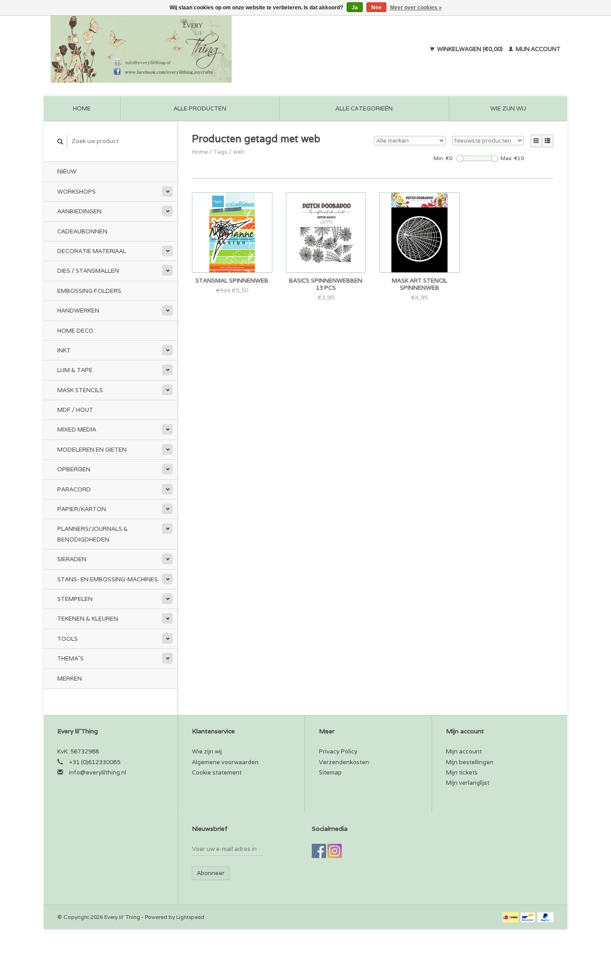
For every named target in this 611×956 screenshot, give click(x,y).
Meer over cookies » (416, 7)
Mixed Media (76, 429)
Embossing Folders (89, 291)
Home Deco (75, 330)
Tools (67, 639)
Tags (220, 152)
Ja (355, 7)
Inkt (64, 350)
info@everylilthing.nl (97, 772)
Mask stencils (80, 390)
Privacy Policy (338, 751)
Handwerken (78, 310)
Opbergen (73, 469)
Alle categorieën (364, 108)
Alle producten (200, 108)
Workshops (76, 191)
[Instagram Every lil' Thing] (334, 851)
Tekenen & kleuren (87, 618)
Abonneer (211, 873)
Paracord (74, 489)
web (239, 152)
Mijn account (537, 49)
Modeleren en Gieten (92, 449)
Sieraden (71, 559)
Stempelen (75, 599)
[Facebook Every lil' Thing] (319, 851)
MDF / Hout (75, 410)
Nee (376, 7)
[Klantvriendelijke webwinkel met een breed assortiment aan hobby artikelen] (199, 49)
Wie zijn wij (508, 108)
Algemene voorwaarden (225, 762)
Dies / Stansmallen (88, 271)
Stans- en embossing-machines (107, 579)
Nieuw (66, 171)
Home (82, 108)
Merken (69, 678)
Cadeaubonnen (82, 231)
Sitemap (330, 772)
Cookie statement (217, 772)
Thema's (70, 658)
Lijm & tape (75, 370)
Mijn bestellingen (469, 762)
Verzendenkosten (344, 762)
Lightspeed (190, 917)
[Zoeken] (60, 141)
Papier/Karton (81, 509)
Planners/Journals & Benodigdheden (92, 534)
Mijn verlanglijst (467, 783)
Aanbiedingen (79, 211)
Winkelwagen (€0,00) (470, 49)
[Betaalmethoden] (511, 917)
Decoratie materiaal (91, 251)
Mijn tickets (462, 772)
